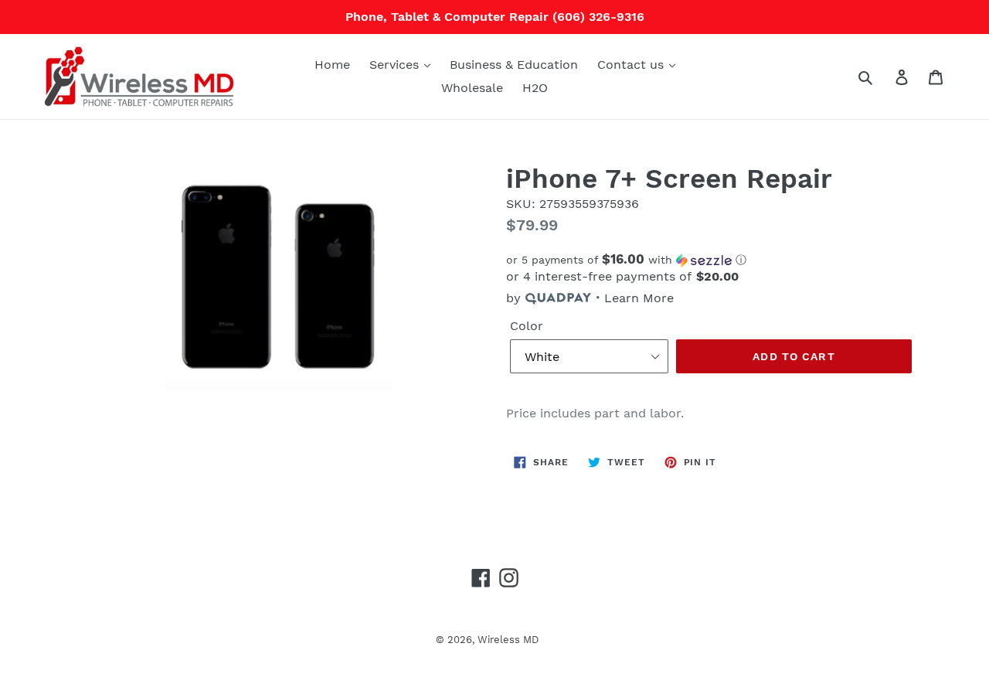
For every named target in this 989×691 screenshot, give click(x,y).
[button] (711, 259)
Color (526, 325)
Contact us (632, 64)
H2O (535, 87)
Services (396, 64)
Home (332, 64)
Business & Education (514, 64)
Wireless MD (508, 639)
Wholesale (472, 87)
